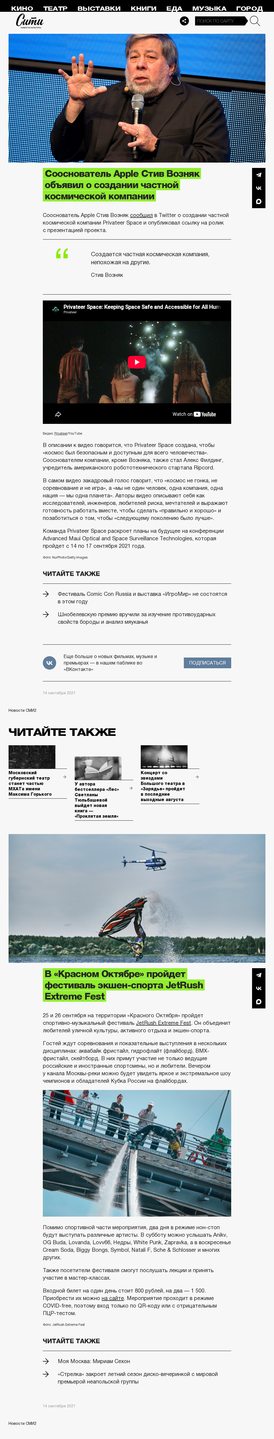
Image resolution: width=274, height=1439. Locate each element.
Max (258, 201)
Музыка (209, 8)
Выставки (99, 8)
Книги (144, 8)
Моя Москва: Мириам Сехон (94, 1361)
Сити (30, 20)
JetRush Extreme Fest (163, 1023)
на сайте (113, 1298)
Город (249, 8)
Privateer (60, 433)
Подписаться (207, 663)
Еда (174, 8)
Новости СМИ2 (22, 710)
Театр (55, 8)
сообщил (141, 215)
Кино (22, 8)
